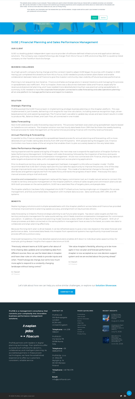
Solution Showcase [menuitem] (83, 318)
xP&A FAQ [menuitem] (80, 323)
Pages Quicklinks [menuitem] (85, 311)
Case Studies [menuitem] (81, 316)
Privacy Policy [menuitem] (81, 334)
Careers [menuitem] (79, 329)
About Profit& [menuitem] (81, 325)
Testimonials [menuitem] (81, 327)
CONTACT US (66, 292)
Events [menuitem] (79, 321)
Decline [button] (103, 17)
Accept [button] (95, 17)
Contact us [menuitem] (80, 331)
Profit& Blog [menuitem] (81, 314)
